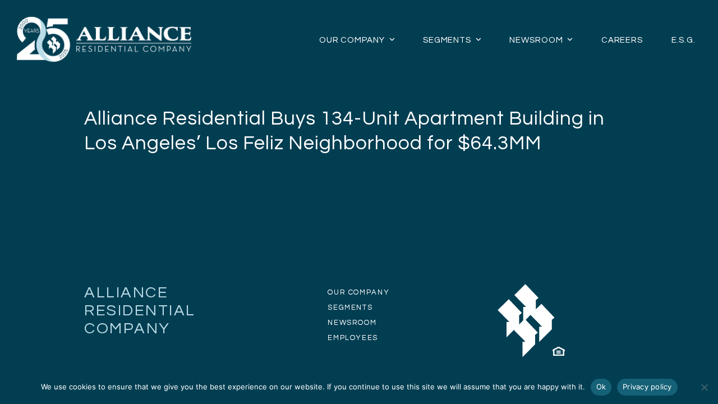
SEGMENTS (350, 307)
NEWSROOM (352, 323)
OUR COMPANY (358, 292)
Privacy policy (647, 386)
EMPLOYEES (353, 338)
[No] (704, 387)
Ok (601, 386)
